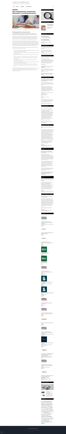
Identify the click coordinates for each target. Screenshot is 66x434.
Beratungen (17, 6)
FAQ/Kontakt (37, 430)
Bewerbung (47, 401)
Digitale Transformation (47, 404)
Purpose (51, 417)
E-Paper (52, 25)
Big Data (51, 401)
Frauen (51, 407)
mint (44, 414)
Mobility (49, 414)
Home (13, 6)
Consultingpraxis (15, 9)
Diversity (42, 406)
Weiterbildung (44, 421)
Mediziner (42, 414)
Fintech (45, 407)
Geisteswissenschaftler (43, 408)
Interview (46, 412)
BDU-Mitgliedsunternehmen (20, 48)
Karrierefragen (22, 6)
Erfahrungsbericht (48, 406)
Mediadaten (28, 430)
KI (48, 412)
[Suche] (53, 6)
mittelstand (46, 414)
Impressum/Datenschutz (33, 430)
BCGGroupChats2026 (48, 103)
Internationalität (48, 411)
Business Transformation (46, 403)
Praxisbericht (49, 416)
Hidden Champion (49, 408)
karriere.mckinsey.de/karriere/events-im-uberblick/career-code (46, 145)
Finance (42, 407)
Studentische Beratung (28, 6)
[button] (1, 432)
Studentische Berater (46, 419)
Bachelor (42, 401)
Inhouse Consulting (49, 410)
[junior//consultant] (21, 3)
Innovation (43, 411)
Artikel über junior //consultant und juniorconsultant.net (49, 396)
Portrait (49, 415)
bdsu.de (48, 42)
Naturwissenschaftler (44, 415)
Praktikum (43, 416)
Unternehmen (46, 420)
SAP (41, 419)
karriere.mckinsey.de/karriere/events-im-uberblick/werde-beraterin (46, 210)
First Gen (48, 407)
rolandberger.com (43, 174)
